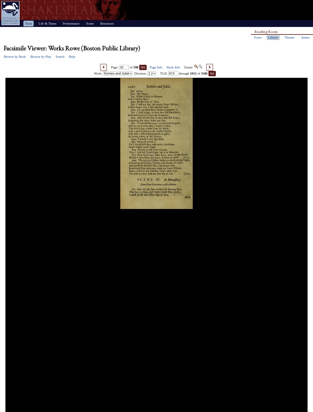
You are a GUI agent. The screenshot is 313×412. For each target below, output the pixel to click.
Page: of (124, 67)
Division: (140, 73)
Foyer (258, 37)
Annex (305, 37)
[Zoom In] (196, 67)
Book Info (173, 67)
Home (10, 13)
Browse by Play (40, 56)
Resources (107, 23)
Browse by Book (15, 56)
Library (273, 37)
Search (60, 56)
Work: (98, 73)
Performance (71, 23)
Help (72, 56)
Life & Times (47, 23)
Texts (28, 23)
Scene (90, 23)
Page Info (156, 67)
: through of (184, 73)
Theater (290, 37)
